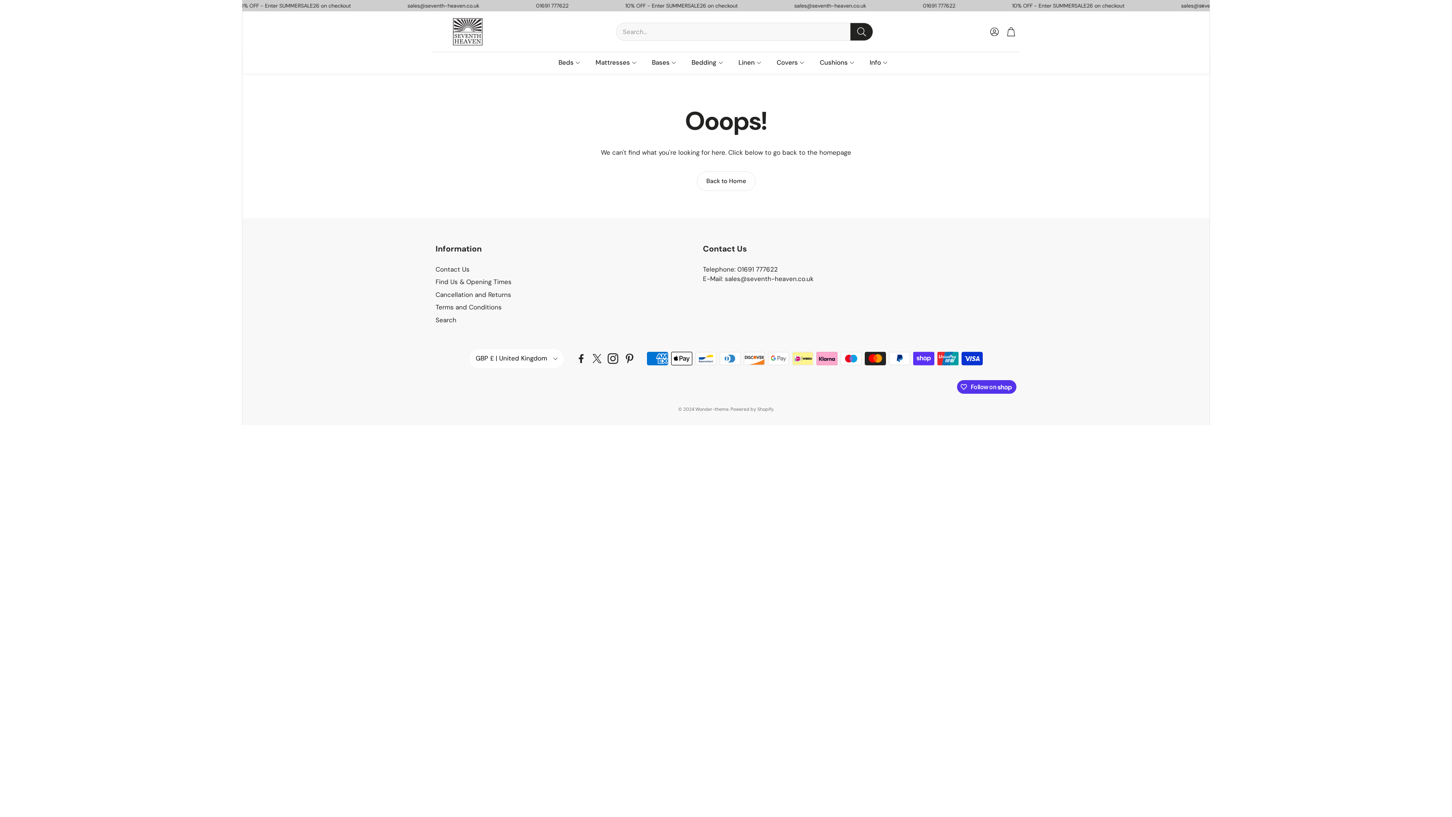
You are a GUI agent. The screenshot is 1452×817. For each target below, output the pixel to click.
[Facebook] (581, 358)
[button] (744, 31)
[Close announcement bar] (1202, 5)
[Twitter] (597, 358)
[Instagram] (613, 358)
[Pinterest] (629, 358)
